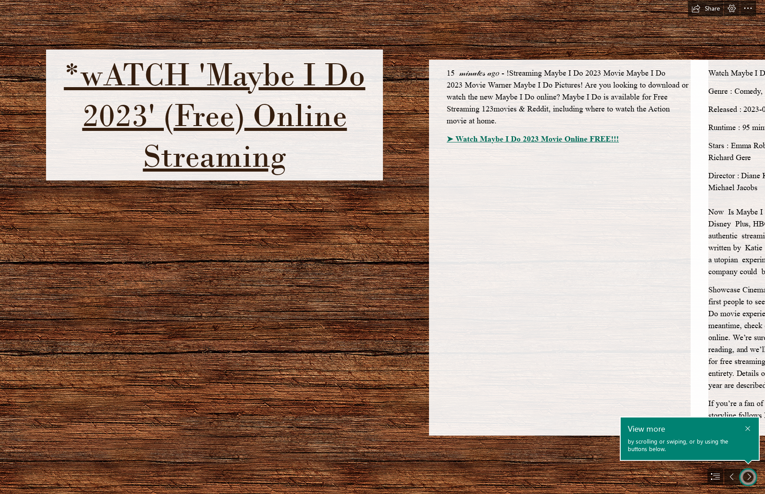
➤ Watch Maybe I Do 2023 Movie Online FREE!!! (533, 138)
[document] (382, 247)
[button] (705, 8)
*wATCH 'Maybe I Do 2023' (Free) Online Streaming (214, 115)
